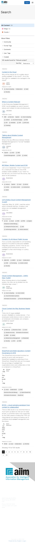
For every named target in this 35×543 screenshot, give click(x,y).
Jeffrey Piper (9, 323)
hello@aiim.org (9, 507)
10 (30, 452)
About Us (4, 533)
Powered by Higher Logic (17, 541)
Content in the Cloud (9, 72)
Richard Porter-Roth (9, 287)
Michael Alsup (8, 370)
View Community (6, 218)
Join (3, 518)
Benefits (4, 520)
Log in (27, 2)
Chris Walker (9, 212)
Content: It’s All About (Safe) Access (15, 239)
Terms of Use (6, 535)
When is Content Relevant (11, 102)
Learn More (5, 522)
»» (6, 455)
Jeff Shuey (9, 110)
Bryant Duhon (9, 178)
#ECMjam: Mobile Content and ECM (15, 165)
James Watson (8, 83)
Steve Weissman (8, 424)
